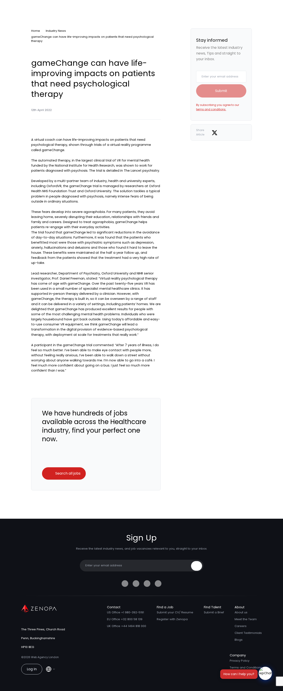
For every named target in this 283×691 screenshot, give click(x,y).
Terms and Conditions (246, 667)
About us (241, 612)
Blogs (239, 640)
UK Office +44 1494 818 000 (126, 626)
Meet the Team (246, 619)
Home (35, 31)
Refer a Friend (240, 674)
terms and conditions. (211, 109)
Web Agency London (45, 657)
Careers (241, 626)
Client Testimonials (248, 633)
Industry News (56, 31)
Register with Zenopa (172, 619)
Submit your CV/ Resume (175, 612)
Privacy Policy (239, 661)
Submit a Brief (214, 612)
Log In (32, 669)
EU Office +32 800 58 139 (124, 619)
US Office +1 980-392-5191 (125, 612)
